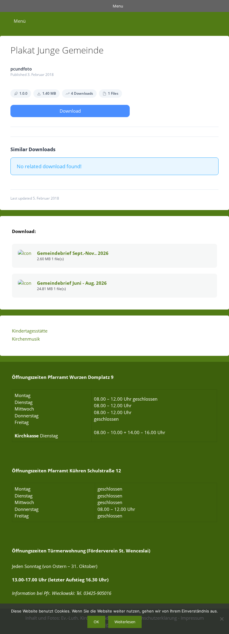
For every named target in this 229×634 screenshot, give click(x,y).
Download (70, 111)
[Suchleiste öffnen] (220, 21)
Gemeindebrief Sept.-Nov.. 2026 (73, 253)
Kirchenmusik (26, 339)
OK (96, 621)
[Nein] (222, 619)
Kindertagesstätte (29, 331)
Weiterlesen (124, 621)
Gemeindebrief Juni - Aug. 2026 (72, 283)
